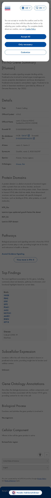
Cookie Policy (30, 29)
